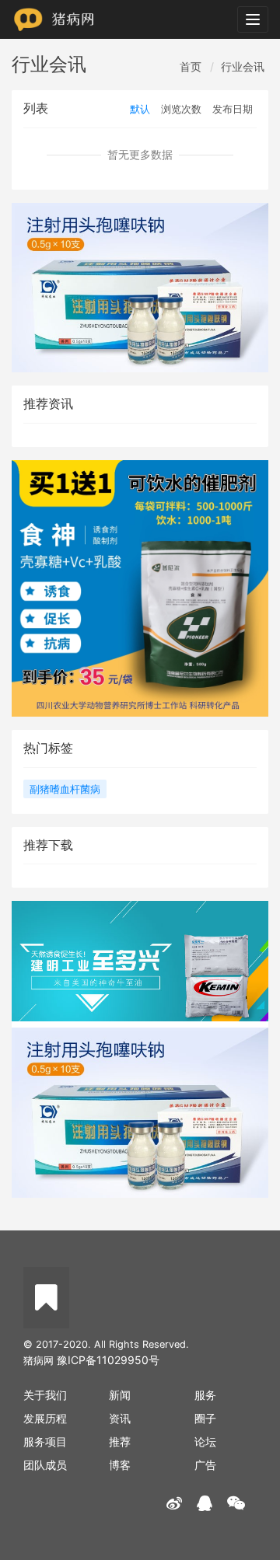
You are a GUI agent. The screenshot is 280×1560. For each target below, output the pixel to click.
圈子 (205, 1418)
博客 (120, 1464)
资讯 (120, 1418)
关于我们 (45, 1394)
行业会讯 (242, 66)
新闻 (120, 1394)
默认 (140, 109)
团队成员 (45, 1464)
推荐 (120, 1441)
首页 (190, 66)
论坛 (205, 1441)
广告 (205, 1464)
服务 (205, 1394)
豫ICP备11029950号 (108, 1359)
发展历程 (45, 1418)
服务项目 (45, 1441)
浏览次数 (181, 109)
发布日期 (232, 109)
